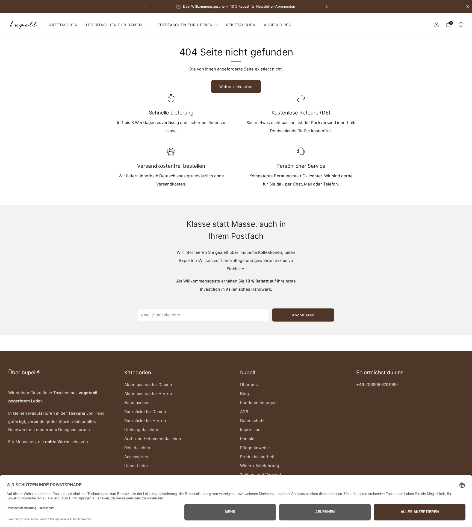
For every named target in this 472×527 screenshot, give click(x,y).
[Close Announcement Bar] (467, 6)
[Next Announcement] (326, 6)
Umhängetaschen (141, 429)
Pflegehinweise (255, 447)
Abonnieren (303, 315)
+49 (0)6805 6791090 (377, 384)
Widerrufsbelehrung (259, 465)
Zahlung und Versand (260, 474)
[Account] (436, 24)
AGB (244, 411)
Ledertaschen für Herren (184, 25)
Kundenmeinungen (258, 402)
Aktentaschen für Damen (148, 384)
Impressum (251, 429)
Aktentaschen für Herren (148, 393)
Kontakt (247, 438)
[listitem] (236, 6)
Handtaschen (137, 402)
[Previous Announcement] (145, 6)
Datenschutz (252, 420)
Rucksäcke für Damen (145, 411)
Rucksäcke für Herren (145, 420)
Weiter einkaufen (236, 86)
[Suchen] (461, 24)
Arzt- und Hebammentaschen (152, 438)
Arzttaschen (63, 25)
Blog (244, 393)
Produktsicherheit (257, 456)
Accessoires (277, 25)
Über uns (249, 384)
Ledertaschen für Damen (114, 25)
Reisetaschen (241, 25)
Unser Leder (136, 465)
